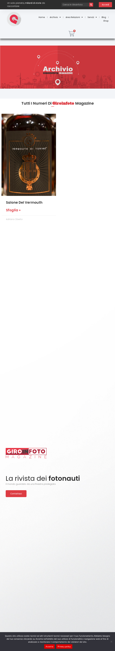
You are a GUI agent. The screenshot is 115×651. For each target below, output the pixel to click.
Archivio (54, 17)
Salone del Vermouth (24, 202)
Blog (104, 17)
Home (42, 17)
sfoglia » (13, 210)
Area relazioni (73, 17)
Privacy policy (64, 646)
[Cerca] (91, 5)
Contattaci (16, 493)
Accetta (49, 646)
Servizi (91, 17)
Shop (106, 20)
